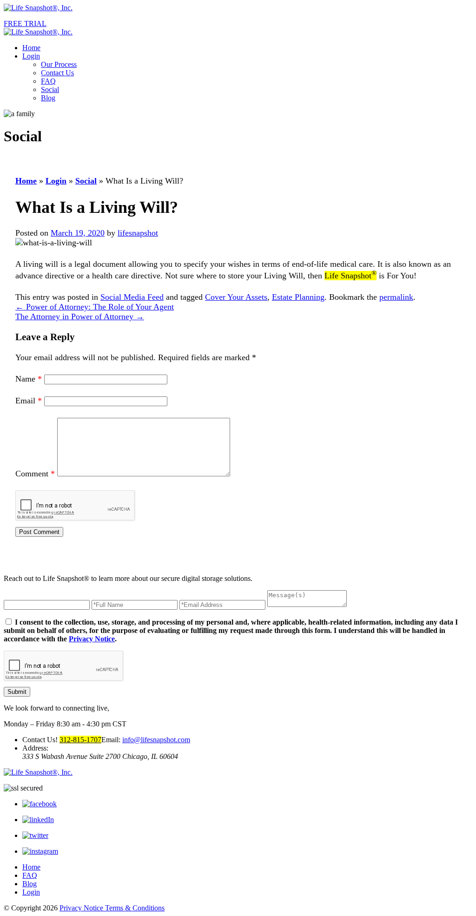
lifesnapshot (138, 232)
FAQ (48, 81)
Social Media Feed (132, 297)
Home (31, 48)
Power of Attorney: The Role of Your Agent (94, 306)
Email (28, 400)
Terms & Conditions (135, 908)
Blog (48, 98)
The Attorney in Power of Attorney (79, 316)
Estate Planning (298, 297)
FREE (25, 23)
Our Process (59, 64)
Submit (16, 691)
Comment (35, 473)
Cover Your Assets (236, 297)
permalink (396, 297)
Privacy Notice (92, 639)
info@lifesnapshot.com (156, 740)
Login (31, 56)
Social (50, 89)
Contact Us (57, 73)
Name (28, 378)
